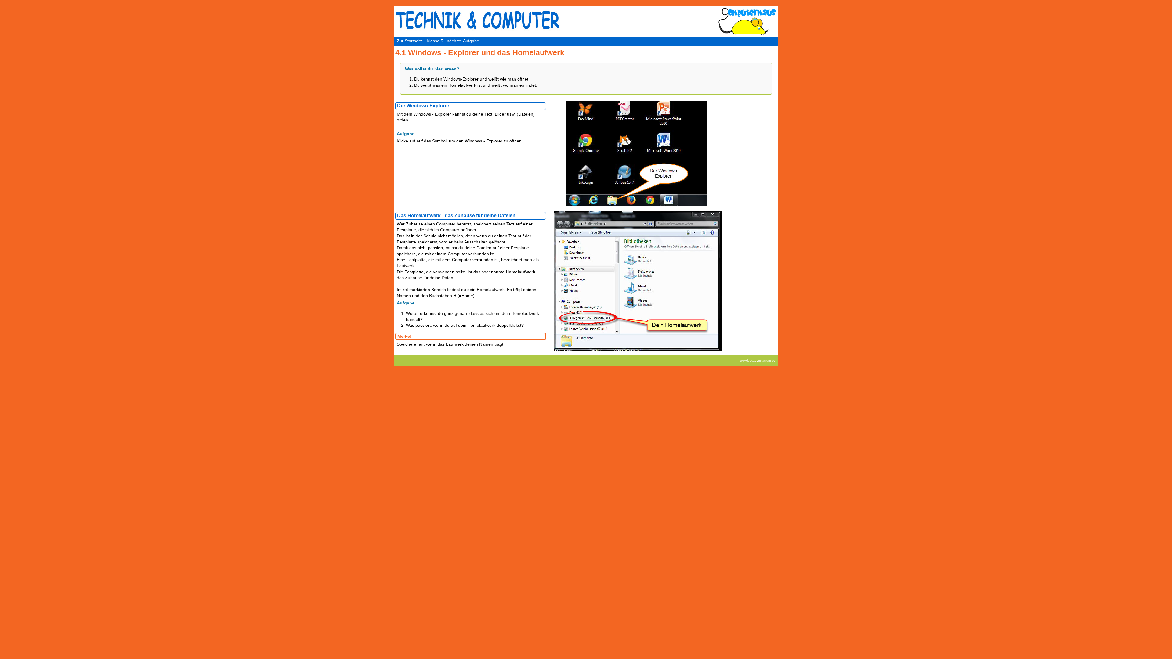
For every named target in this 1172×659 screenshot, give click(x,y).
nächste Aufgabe (463, 40)
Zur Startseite (410, 40)
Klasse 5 (435, 40)
